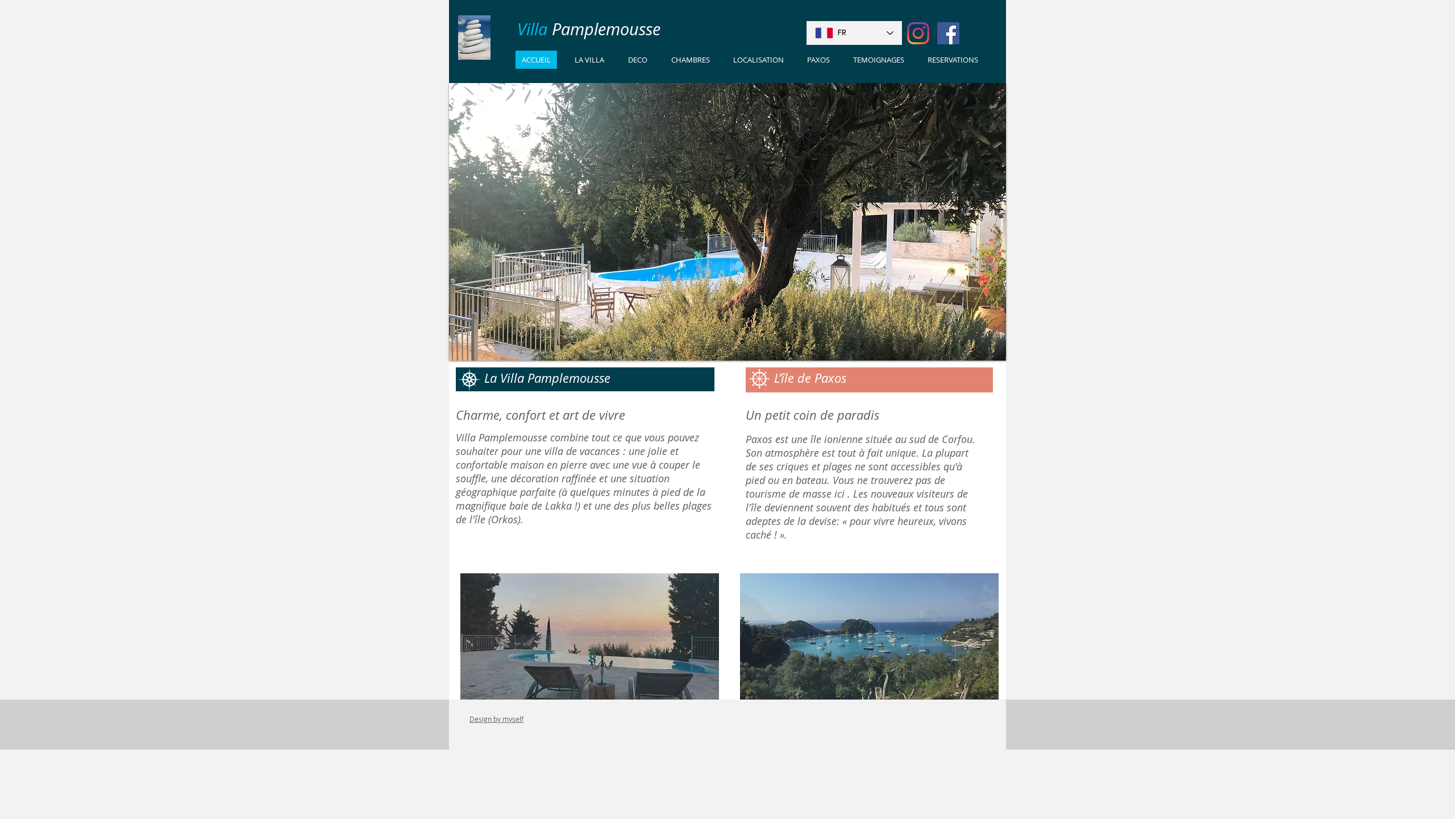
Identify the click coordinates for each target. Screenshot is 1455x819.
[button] (589, 636)
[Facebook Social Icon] (948, 33)
